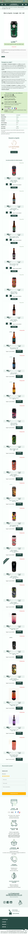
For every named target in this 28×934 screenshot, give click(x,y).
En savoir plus (14, 152)
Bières (7, 7)
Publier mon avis (14, 793)
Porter (17, 116)
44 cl (17, 118)
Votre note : (4, 773)
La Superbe (18, 114)
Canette (17, 120)
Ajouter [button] (14, 187)
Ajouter (19, 350)
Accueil (3, 7)
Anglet (17, 126)
